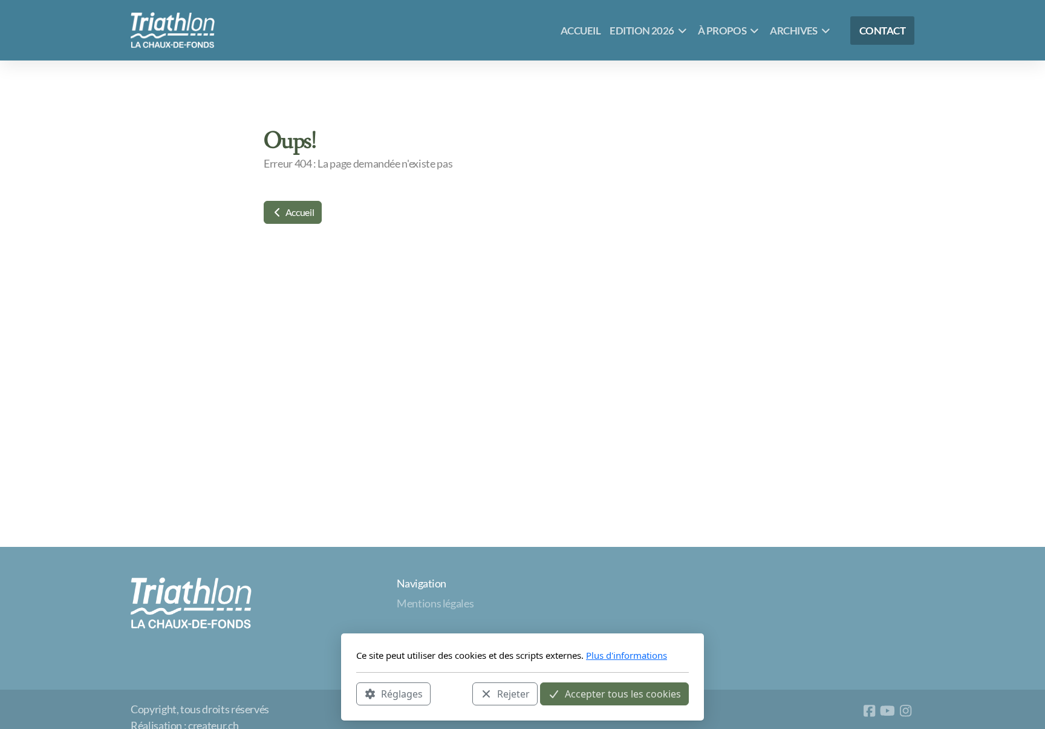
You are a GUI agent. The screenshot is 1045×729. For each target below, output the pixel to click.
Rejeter (513, 693)
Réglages (402, 693)
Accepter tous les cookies (623, 693)
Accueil (299, 212)
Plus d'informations (626, 655)
